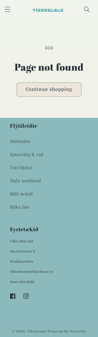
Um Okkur (21, 167)
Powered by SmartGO (67, 331)
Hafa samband (25, 180)
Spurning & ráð (26, 154)
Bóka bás (19, 207)
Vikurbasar (37, 331)
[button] (7, 9)
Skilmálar (20, 141)
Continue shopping (49, 89)
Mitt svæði (21, 194)
